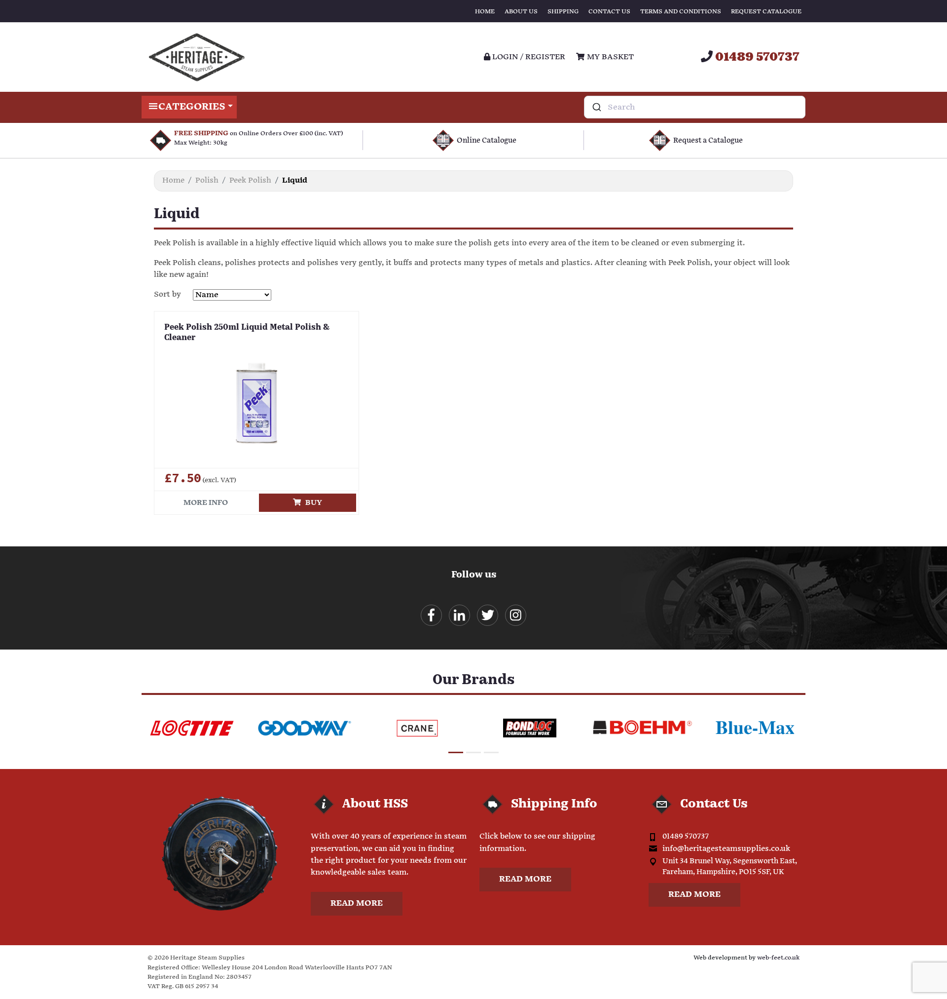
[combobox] (694, 107)
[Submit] (596, 107)
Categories (191, 107)
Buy (311, 503)
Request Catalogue (766, 11)
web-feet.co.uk (778, 957)
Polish (207, 180)
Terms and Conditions (680, 11)
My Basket (609, 57)
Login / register (527, 57)
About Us (521, 11)
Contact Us (609, 11)
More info (205, 503)
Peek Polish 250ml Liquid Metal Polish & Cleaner (246, 333)
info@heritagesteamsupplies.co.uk (726, 848)
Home (485, 11)
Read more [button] (356, 903)
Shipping (563, 11)
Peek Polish (250, 180)
